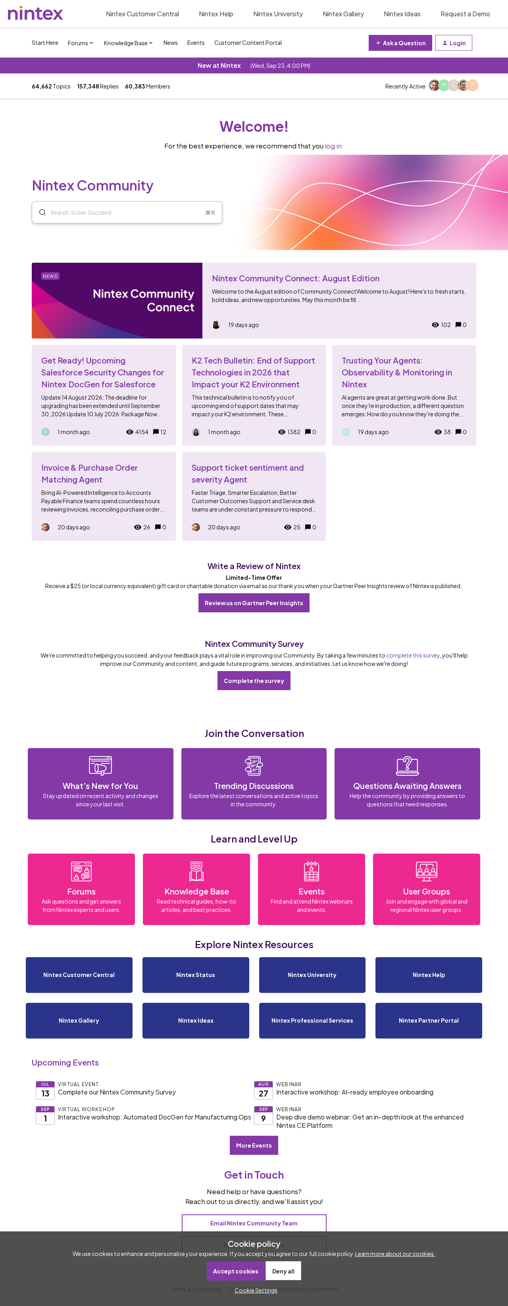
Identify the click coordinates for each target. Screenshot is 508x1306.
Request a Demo (465, 14)
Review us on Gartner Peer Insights (254, 602)
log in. (334, 146)
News (171, 42)
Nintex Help (216, 14)
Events (196, 42)
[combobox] (127, 212)
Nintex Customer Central (142, 14)
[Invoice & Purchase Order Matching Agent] (104, 496)
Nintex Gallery (343, 14)
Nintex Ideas (402, 14)
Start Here (45, 42)
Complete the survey (254, 680)
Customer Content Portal (248, 42)
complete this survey (413, 655)
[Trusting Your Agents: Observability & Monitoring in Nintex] (404, 395)
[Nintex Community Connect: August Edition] (254, 301)
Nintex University (278, 14)
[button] (254, 1290)
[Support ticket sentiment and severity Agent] (254, 496)
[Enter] (39, 212)
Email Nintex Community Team (254, 1223)
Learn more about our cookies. (395, 1253)
